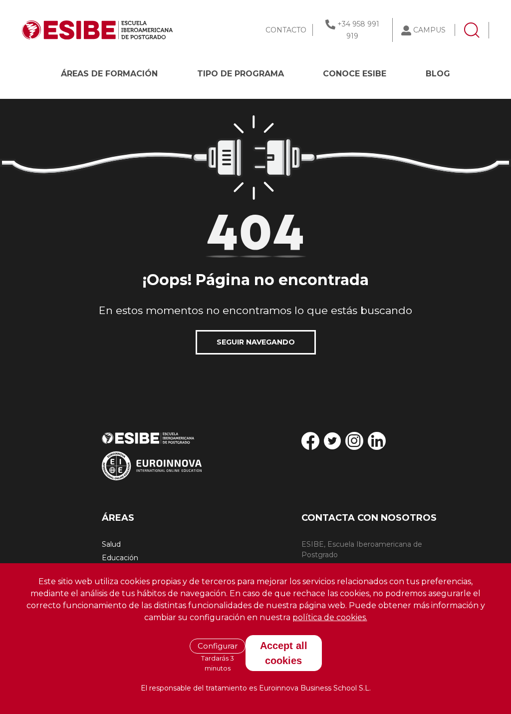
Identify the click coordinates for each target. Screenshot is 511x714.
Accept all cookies (283, 653)
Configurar (218, 646)
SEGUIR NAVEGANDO (256, 342)
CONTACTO (285, 29)
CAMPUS (429, 29)
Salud (111, 544)
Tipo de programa (240, 73)
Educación (120, 557)
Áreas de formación (109, 73)
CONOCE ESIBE (354, 73)
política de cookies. (329, 617)
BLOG (438, 73)
